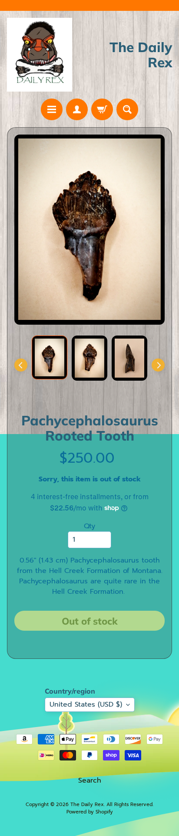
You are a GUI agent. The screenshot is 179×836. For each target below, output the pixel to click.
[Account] (77, 109)
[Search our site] (127, 109)
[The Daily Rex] (39, 55)
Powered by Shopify (89, 812)
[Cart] (102, 109)
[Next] (158, 365)
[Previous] (20, 365)
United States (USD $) (86, 704)
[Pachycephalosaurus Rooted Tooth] (49, 357)
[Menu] (52, 109)
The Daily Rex (87, 804)
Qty (89, 526)
